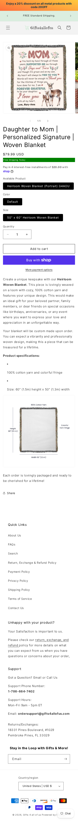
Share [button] (11, 493)
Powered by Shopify (54, 814)
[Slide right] (47, 121)
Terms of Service (20, 598)
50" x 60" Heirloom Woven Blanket (33, 217)
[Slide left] (30, 121)
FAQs (11, 544)
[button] (8, 27)
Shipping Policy (19, 589)
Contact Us (16, 608)
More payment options (39, 269)
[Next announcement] (70, 15)
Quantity (8, 226)
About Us (14, 535)
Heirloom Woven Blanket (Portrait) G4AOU (38, 186)
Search (13, 553)
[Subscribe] (65, 759)
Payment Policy (19, 571)
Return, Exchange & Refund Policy (32, 562)
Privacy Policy (18, 580)
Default (12, 201)
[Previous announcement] (7, 15)
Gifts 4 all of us (32, 814)
